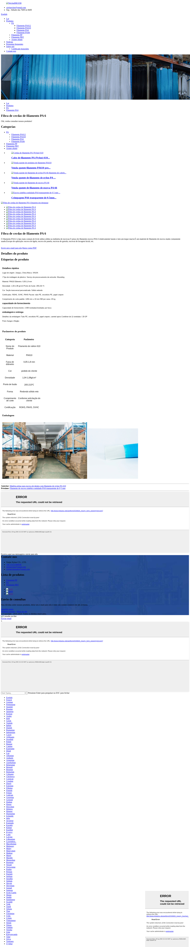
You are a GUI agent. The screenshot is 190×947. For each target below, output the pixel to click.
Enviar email (6, 618)
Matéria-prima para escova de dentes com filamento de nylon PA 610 (38, 486)
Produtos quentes (8, 611)
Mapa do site (22, 611)
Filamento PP (16, 35)
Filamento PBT (17, 37)
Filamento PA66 (23, 32)
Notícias (9, 42)
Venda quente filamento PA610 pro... (31, 167)
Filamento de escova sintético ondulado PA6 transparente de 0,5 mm (37, 488)
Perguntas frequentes (14, 44)
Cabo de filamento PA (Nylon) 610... (30, 157)
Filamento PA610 (24, 28)
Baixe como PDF (29, 248)
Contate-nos (11, 51)
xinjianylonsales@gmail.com (18, 569)
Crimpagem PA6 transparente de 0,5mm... (33, 197)
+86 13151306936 (13, 564)
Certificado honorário (20, 49)
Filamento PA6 (23, 30)
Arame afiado (16, 39)
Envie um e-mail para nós (11, 248)
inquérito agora (7, 609)
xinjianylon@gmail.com (16, 7)
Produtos (9, 21)
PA (12, 23)
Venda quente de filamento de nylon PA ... (33, 177)
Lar (7, 19)
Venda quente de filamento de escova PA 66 (34, 187)
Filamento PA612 (24, 26)
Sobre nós (10, 46)
